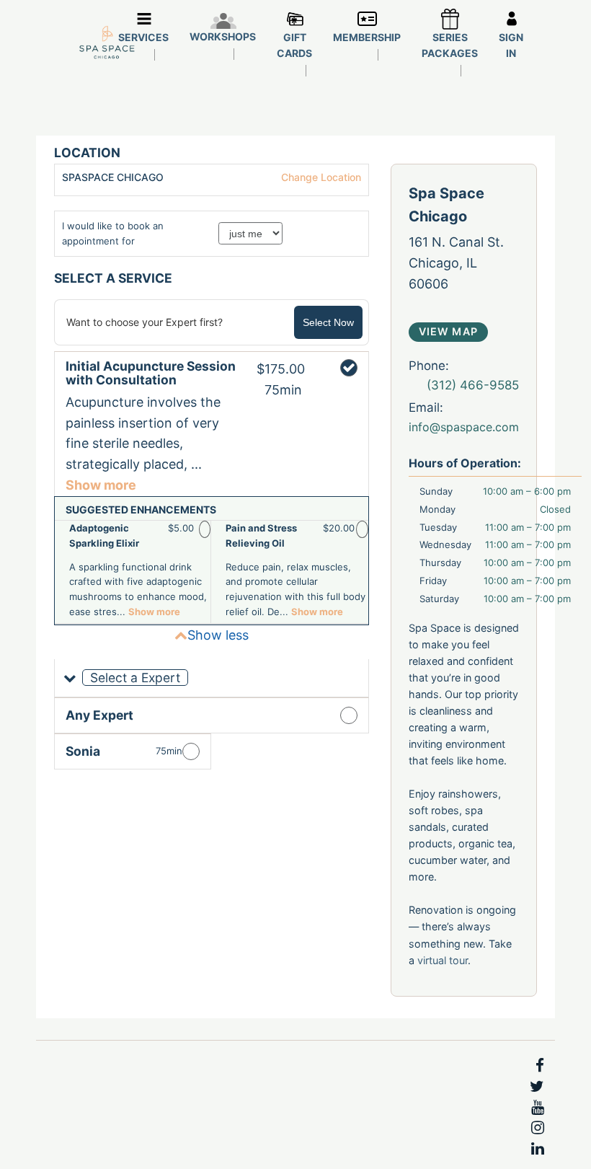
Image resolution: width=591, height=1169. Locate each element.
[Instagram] (537, 1128)
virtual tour (442, 960)
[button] (211, 678)
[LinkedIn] (537, 1149)
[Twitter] (537, 1087)
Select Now (328, 322)
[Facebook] (540, 1066)
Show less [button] (218, 635)
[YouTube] (537, 1107)
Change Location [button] (319, 177)
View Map (448, 331)
